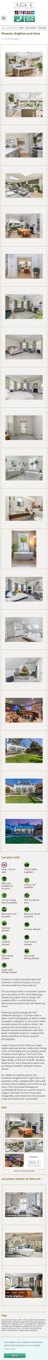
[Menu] (3, 18)
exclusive (30, 27)
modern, (26, 1328)
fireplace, (16, 1324)
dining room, (6, 1324)
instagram (20, 12)
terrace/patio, (12, 1330)
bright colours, (7, 1322)
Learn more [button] (9, 1349)
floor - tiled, (37, 1324)
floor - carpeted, (26, 1324)
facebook (24, 12)
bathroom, (33, 1320)
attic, (7, 1320)
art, (3, 1320)
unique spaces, (24, 1330)
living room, (12, 1328)
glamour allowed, (23, 1326)
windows (34, 1330)
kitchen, (33, 1326)
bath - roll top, (23, 1320)
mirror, (20, 1328)
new (21, 27)
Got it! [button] (15, 1355)
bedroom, (42, 1320)
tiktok (16, 12)
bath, (15, 1320)
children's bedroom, (21, 1322)
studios (41, 27)
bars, (11, 1320)
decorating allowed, (37, 1322)
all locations (9, 27)
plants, (4, 1330)
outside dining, (35, 1328)
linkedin (32, 12)
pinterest (28, 12)
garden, (13, 1326)
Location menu (11, 39)
